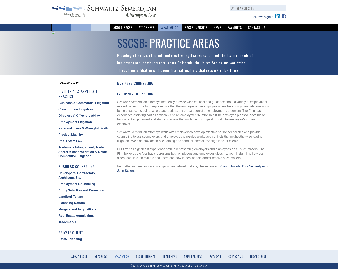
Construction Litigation (75, 109)
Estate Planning (70, 239)
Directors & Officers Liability (79, 115)
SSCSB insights (196, 27)
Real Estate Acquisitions (76, 215)
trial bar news (193, 256)
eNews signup (263, 17)
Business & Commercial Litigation (83, 103)
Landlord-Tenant (70, 196)
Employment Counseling (76, 184)
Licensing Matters (71, 203)
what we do (169, 27)
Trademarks (67, 222)
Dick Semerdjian (253, 166)
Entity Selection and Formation (81, 190)
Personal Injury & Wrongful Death (83, 128)
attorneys (147, 27)
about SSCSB (122, 27)
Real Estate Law (70, 141)
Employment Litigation (75, 122)
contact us (256, 27)
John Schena (126, 170)
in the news (170, 256)
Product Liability (70, 134)
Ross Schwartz (229, 166)
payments (235, 27)
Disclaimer (201, 265)
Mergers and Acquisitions (77, 209)
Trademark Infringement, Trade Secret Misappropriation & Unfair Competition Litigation (82, 152)
